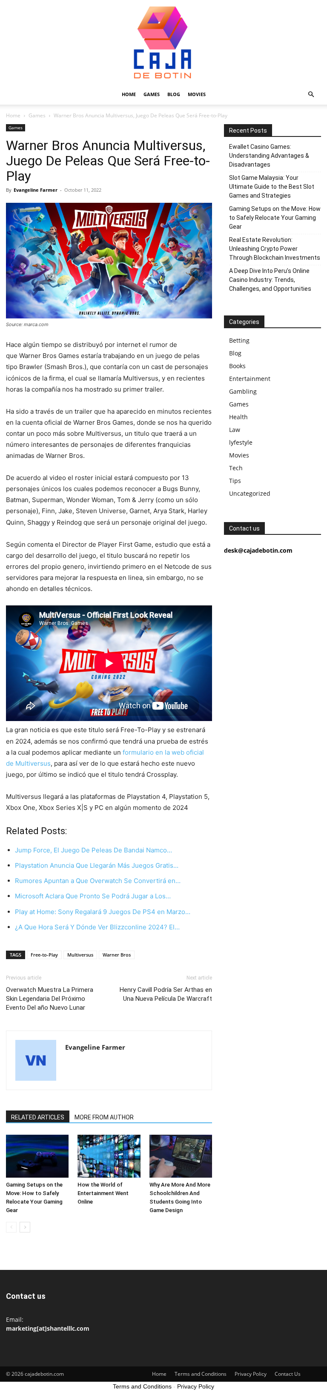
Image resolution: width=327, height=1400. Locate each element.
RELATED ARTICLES (37, 1117)
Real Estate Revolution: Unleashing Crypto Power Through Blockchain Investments (274, 248)
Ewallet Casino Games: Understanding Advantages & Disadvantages (269, 155)
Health (238, 417)
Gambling (243, 391)
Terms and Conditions (201, 1373)
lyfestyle (240, 442)
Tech (236, 468)
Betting (239, 340)
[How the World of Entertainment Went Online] (108, 1156)
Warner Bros (117, 954)
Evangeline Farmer (35, 190)
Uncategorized (249, 493)
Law (234, 430)
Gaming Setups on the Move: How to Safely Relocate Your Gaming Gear (275, 217)
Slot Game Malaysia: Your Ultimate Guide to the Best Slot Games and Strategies (271, 186)
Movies (197, 94)
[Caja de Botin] (163, 42)
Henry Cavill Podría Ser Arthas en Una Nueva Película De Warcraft (166, 994)
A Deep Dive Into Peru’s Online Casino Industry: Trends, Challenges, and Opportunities (270, 279)
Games (151, 94)
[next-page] (25, 1227)
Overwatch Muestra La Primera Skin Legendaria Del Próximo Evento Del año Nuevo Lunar (49, 998)
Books (237, 366)
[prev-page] (11, 1227)
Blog (173, 94)
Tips (235, 481)
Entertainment (249, 379)
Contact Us (288, 1373)
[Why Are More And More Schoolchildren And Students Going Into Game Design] (180, 1156)
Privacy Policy (251, 1373)
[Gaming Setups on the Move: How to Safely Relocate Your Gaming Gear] (37, 1156)
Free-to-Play (44, 954)
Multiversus (80, 954)
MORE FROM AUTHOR (104, 1117)
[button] (311, 95)
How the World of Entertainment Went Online (103, 1193)
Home (129, 94)
